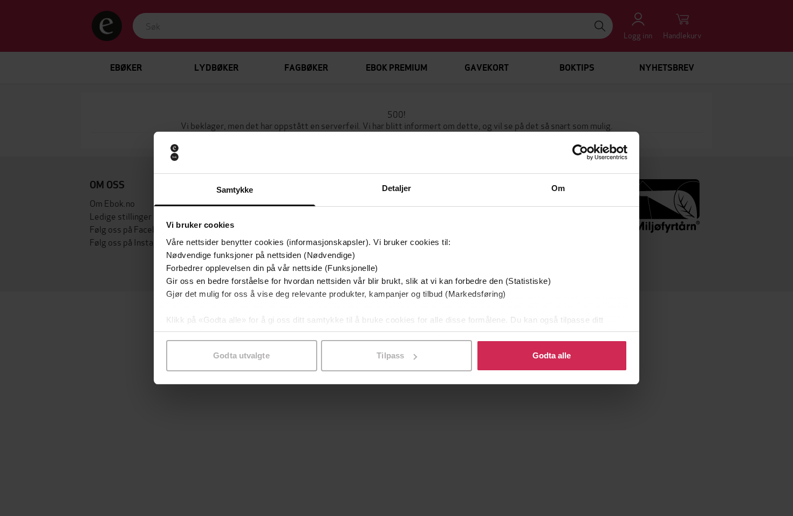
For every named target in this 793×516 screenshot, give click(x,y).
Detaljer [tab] (397, 188)
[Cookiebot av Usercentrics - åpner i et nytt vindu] (580, 153)
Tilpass (390, 355)
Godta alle (551, 355)
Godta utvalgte (241, 355)
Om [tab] (558, 188)
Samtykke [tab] (235, 189)
